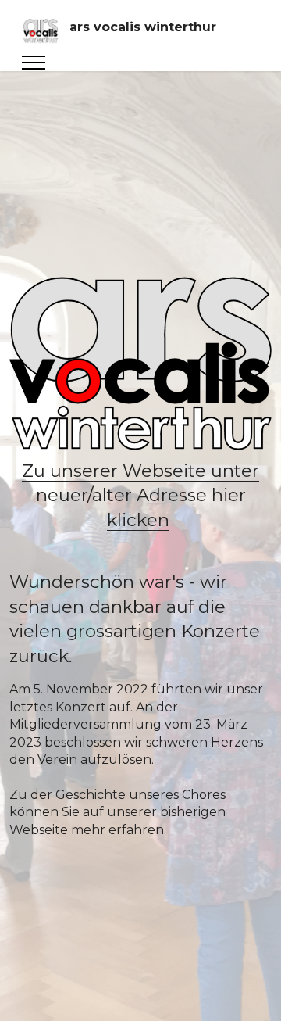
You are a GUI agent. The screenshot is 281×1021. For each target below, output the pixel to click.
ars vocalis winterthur (142, 27)
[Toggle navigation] (34, 62)
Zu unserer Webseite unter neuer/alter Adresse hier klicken (140, 495)
